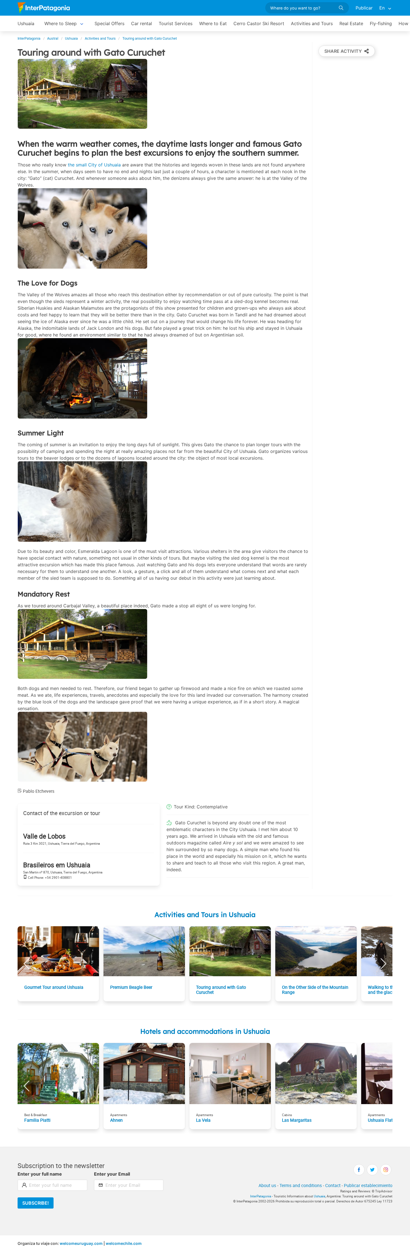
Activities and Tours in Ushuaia (205, 914)
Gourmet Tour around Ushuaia (53, 987)
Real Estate (351, 23)
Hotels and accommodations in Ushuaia (205, 1031)
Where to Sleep (60, 23)
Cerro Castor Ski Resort (258, 23)
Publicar (364, 8)
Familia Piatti (37, 1120)
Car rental (141, 23)
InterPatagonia (260, 1196)
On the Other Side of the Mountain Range (315, 989)
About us (267, 1185)
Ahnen (116, 1120)
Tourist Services (175, 23)
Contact (333, 1185)
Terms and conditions (300, 1185)
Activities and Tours (312, 23)
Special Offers (109, 23)
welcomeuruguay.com (81, 1243)
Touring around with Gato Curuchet (221, 989)
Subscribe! (35, 1203)
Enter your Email (112, 1174)
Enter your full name (40, 1174)
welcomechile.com (124, 1243)
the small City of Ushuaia (94, 165)
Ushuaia (26, 23)
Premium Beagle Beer (131, 987)
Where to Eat (213, 23)
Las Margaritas (297, 1120)
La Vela (203, 1120)
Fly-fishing (381, 23)
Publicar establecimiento (368, 1185)
